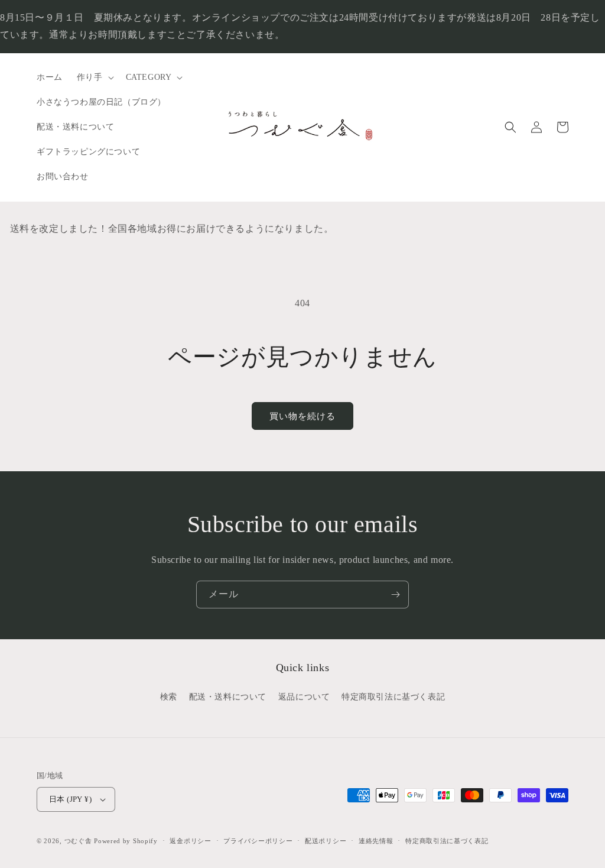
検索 (168, 696)
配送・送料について (227, 696)
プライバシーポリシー (257, 840)
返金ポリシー (190, 840)
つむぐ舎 (78, 840)
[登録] (395, 594)
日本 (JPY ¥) (70, 799)
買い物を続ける (302, 416)
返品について (304, 696)
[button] (94, 77)
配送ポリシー (325, 840)
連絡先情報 (376, 840)
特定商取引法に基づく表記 (393, 696)
